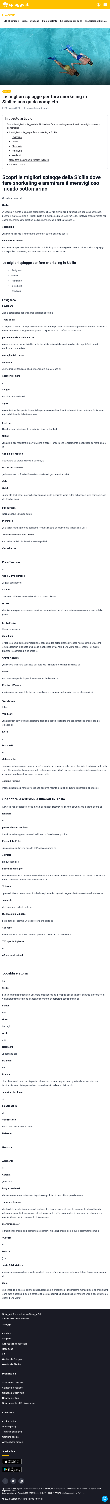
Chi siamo (7, 1333)
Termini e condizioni (12, 1431)
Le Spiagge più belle (71, 21)
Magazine (7, 1338)
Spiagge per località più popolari (18, 1403)
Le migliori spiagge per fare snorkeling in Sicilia (33, 132)
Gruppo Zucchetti (21, 1318)
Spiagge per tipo (10, 1398)
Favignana (17, 137)
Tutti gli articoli (10, 21)
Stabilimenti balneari (12, 1382)
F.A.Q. (5, 1354)
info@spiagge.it (68, 1493)
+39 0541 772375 (54, 1493)
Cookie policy (9, 1421)
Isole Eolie (17, 150)
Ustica (15, 141)
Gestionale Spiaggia (12, 1359)
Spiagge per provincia (13, 1393)
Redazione (7, 1349)
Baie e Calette (49, 21)
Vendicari (16, 155)
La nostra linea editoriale (14, 1343)
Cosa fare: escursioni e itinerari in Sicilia (29, 160)
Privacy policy (9, 1426)
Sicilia (5, 988)
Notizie (6, 91)
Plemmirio (17, 146)
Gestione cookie (10, 1437)
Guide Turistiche (30, 21)
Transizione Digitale (96, 21)
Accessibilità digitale (12, 1442)
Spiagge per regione (12, 1387)
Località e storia (17, 164)
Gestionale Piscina (11, 1364)
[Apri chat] (105, 1499)
